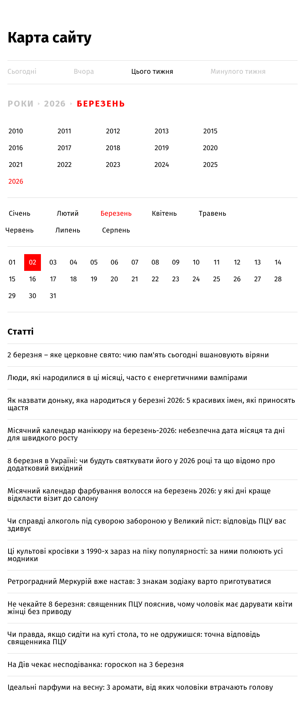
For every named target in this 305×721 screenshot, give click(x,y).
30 (32, 296)
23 (175, 279)
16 (32, 279)
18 (73, 279)
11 (216, 262)
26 (237, 279)
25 (216, 279)
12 (237, 262)
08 (155, 262)
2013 (162, 131)
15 (12, 279)
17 (53, 279)
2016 (16, 148)
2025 (210, 165)
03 (53, 262)
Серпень (115, 230)
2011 (64, 131)
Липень (68, 230)
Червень (19, 230)
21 (135, 279)
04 (73, 262)
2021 (16, 165)
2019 (162, 148)
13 (257, 262)
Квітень (164, 213)
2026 (55, 103)
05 (93, 262)
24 (196, 279)
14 (277, 262)
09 (176, 262)
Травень (212, 213)
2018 (113, 148)
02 (32, 262)
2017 (64, 148)
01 (12, 262)
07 (134, 262)
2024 (161, 165)
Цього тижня (152, 71)
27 (257, 279)
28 (278, 279)
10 (196, 262)
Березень (101, 103)
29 (12, 296)
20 (114, 279)
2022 (64, 165)
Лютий (68, 213)
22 (155, 279)
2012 (113, 131)
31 (53, 296)
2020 (210, 148)
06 (114, 262)
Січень (19, 213)
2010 (16, 131)
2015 (210, 131)
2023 (113, 165)
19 (93, 279)
